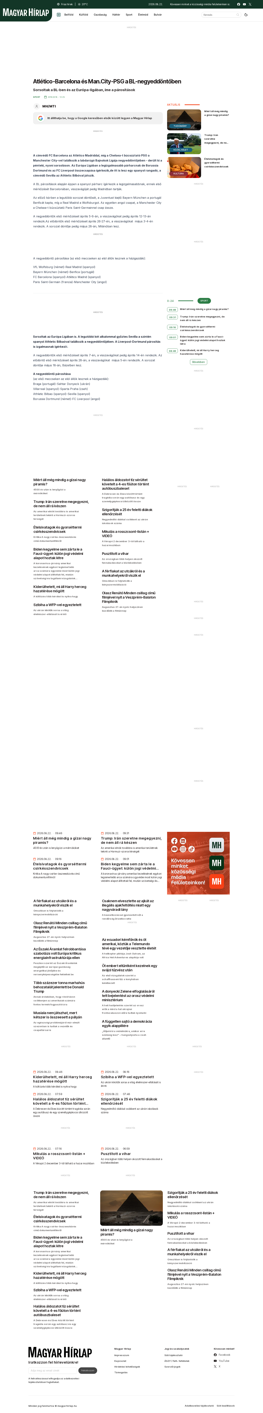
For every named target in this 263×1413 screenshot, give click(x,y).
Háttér (116, 14)
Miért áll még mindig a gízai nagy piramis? (216, 113)
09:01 (172, 337)
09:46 (172, 309)
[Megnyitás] (59, 15)
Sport (129, 14)
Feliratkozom (87, 1370)
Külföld (83, 14)
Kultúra (179, 173)
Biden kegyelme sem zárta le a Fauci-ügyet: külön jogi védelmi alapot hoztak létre (202, 340)
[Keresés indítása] (237, 14)
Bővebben (198, 361)
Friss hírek (67, 4)
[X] (250, 4)
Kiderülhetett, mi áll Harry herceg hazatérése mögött (199, 352)
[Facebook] (238, 4)
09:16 (172, 327)
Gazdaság (100, 14)
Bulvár (158, 14)
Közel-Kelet (181, 149)
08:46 (172, 350)
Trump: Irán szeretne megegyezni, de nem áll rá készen (216, 141)
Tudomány (180, 126)
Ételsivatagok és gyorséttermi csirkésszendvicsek (216, 162)
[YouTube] (244, 4)
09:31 (172, 317)
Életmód (143, 14)
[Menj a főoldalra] (26, 12)
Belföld (68, 14)
